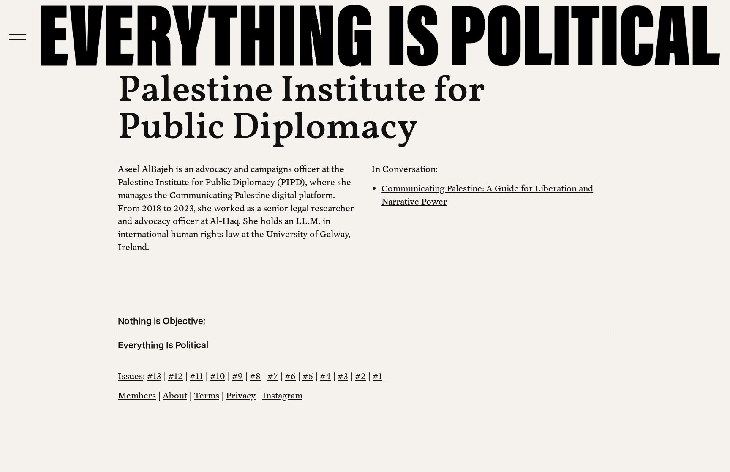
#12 (175, 375)
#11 (196, 375)
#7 (272, 375)
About (175, 395)
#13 (154, 375)
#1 (377, 375)
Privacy (241, 395)
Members (137, 395)
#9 (237, 375)
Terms (206, 395)
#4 (325, 375)
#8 (255, 375)
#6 (290, 375)
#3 (343, 375)
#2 (360, 375)
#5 (307, 375)
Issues (130, 375)
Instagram (282, 395)
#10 (217, 375)
